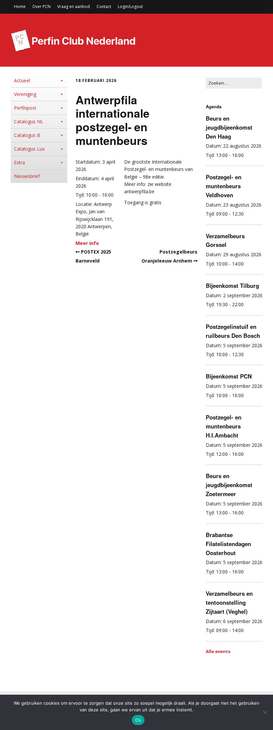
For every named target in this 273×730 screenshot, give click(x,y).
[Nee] (264, 712)
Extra (19, 162)
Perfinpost (25, 108)
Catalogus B (27, 135)
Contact (104, 6)
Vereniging (25, 94)
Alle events (218, 651)
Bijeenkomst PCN (229, 376)
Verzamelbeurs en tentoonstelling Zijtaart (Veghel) (229, 602)
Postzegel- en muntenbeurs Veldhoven (223, 186)
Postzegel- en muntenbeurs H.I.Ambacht (223, 426)
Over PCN (41, 6)
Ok (138, 720)
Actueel (22, 80)
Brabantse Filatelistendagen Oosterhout (228, 544)
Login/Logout (130, 6)
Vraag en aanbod (73, 6)
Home (20, 6)
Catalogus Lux (29, 149)
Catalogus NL (28, 121)
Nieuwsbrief (27, 176)
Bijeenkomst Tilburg (232, 286)
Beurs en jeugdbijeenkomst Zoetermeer (229, 485)
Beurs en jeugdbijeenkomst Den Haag (229, 127)
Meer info (87, 243)
